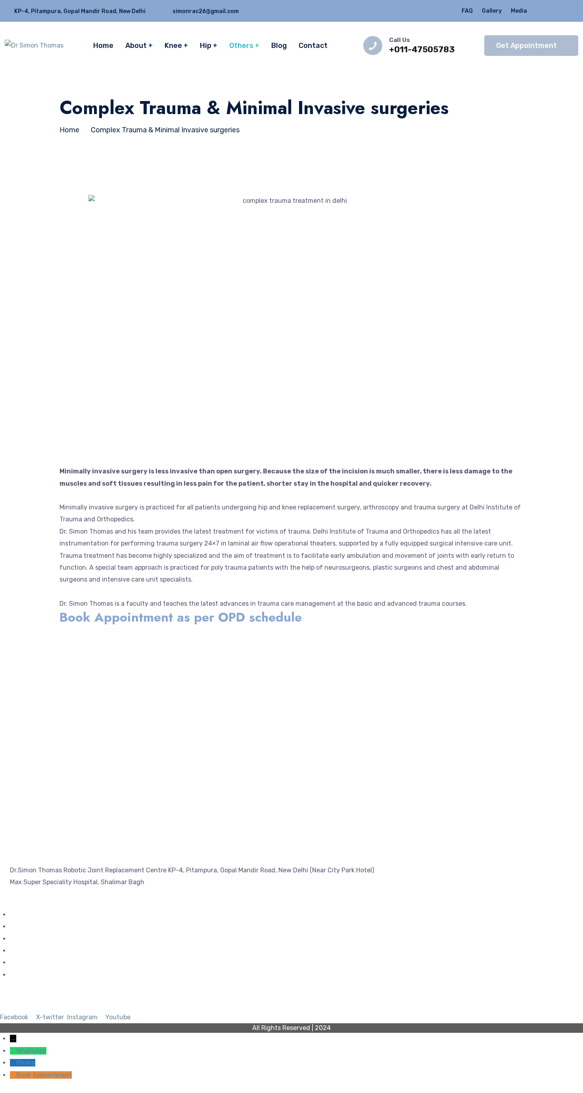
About (136, 45)
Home (103, 45)
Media (519, 11)
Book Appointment (44, 1075)
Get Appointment (526, 45)
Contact (313, 45)
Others (241, 45)
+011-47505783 (422, 49)
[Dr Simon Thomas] (34, 45)
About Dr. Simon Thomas (46, 938)
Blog (279, 45)
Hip (205, 45)
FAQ (467, 11)
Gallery (492, 11)
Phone (25, 1062)
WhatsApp (31, 1051)
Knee (173, 45)
